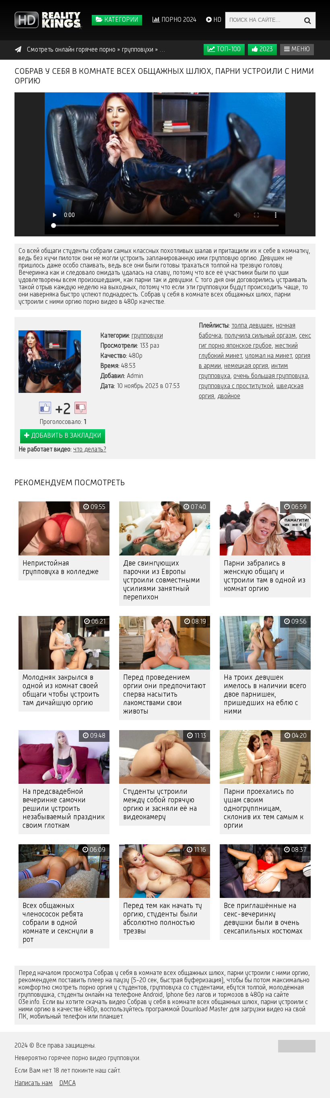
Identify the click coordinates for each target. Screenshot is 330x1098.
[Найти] (307, 20)
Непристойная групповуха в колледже (61, 568)
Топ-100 (228, 49)
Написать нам (33, 1083)
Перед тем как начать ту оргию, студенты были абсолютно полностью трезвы (162, 918)
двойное (228, 396)
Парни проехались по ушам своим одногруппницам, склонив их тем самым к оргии (263, 808)
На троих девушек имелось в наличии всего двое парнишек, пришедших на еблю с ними (265, 694)
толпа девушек (252, 326)
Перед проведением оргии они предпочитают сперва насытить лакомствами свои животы (164, 694)
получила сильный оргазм (260, 336)
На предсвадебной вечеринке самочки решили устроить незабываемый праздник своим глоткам (64, 808)
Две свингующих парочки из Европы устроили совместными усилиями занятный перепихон (161, 580)
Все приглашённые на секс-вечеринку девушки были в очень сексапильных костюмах (263, 918)
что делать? (89, 450)
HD (216, 20)
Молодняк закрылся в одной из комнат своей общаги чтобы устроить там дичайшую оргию (61, 690)
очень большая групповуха (270, 376)
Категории (120, 20)
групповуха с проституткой (236, 386)
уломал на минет (268, 356)
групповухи (147, 336)
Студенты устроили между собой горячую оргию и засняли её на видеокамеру (160, 804)
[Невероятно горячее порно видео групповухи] (48, 20)
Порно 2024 (178, 20)
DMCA (67, 1083)
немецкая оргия (246, 366)
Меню (300, 49)
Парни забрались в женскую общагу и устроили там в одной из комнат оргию (264, 576)
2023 (265, 49)
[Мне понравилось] (45, 408)
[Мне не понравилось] (80, 408)
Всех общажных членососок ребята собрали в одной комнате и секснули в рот (58, 923)
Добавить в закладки (65, 436)
